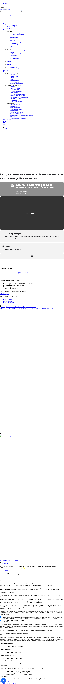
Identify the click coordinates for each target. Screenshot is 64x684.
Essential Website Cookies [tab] (7, 592)
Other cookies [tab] (3, 665)
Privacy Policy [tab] (4, 676)
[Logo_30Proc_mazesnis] (10, 16)
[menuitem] (33, 26)
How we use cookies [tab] (5, 581)
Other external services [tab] (6, 635)
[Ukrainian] (9, 9)
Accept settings (4, 683)
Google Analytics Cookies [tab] (7, 621)
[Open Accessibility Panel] (3, 680)
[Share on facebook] (32, 256)
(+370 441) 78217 (23, 273)
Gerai (1, 570)
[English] (1, 9)
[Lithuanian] (7, 9)
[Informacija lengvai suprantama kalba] (4, 122)
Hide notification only (14, 683)
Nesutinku (5, 570)
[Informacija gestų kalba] (4, 124)
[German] (4, 9)
